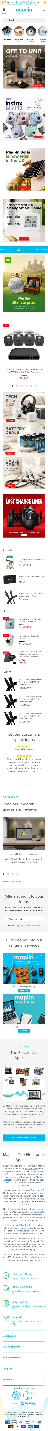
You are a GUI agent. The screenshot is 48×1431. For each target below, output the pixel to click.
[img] (24, 746)
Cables (25, 1230)
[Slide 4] (26, 386)
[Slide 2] (17, 386)
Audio (29, 1217)
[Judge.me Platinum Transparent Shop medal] (15, 1395)
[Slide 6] (36, 386)
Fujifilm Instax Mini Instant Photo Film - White (32, 560)
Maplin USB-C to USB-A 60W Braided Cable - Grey (31, 594)
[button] (22, 785)
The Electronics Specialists (24, 1055)
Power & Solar (31, 1168)
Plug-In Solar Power (24, 2)
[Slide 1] (12, 386)
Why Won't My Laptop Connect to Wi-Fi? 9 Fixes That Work (24, 861)
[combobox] (24, 20)
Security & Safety (36, 1198)
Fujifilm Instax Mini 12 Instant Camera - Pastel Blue (30, 620)
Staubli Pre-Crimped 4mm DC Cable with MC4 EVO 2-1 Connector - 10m (31, 682)
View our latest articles (12, 881)
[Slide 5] (31, 386)
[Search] (5, 20)
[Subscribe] (42, 919)
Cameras (38, 1211)
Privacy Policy (35, 925)
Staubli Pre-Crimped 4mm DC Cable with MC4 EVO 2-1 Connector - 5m (31, 699)
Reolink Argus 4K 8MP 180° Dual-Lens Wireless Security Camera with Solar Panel (30, 654)
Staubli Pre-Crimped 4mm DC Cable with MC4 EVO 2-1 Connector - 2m (31, 716)
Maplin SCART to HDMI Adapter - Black (32, 577)
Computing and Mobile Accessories (23, 1178)
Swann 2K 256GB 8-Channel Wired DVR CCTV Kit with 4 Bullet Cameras (24, 371)
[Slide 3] (22, 386)
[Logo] (24, 11)
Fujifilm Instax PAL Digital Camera (29, 637)
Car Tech (29, 1225)
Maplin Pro (39, 1241)
